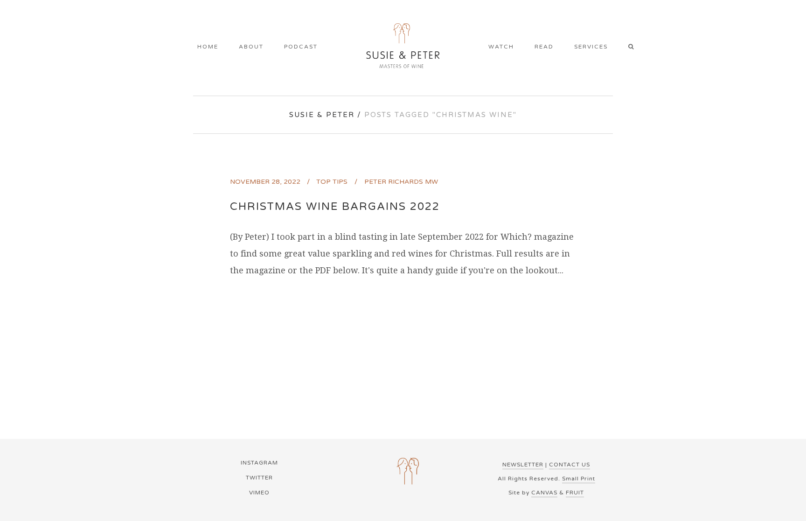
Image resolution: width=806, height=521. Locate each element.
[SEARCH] (634, 47)
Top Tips (331, 182)
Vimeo (259, 492)
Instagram (259, 462)
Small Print (578, 478)
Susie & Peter (321, 115)
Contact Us (569, 464)
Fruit (575, 492)
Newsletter (522, 464)
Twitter (259, 477)
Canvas (544, 492)
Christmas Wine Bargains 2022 (335, 206)
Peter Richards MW (401, 182)
